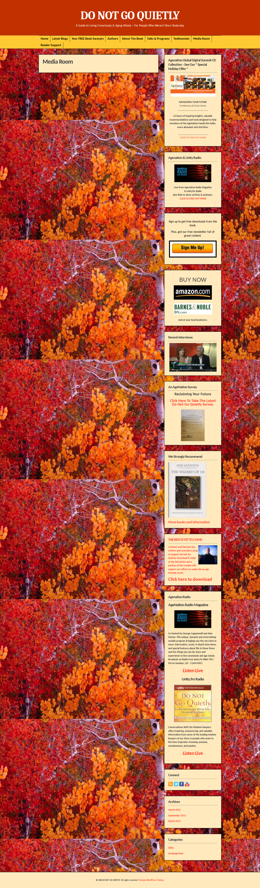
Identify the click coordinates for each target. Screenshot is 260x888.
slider (171, 848)
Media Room (201, 38)
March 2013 (174, 821)
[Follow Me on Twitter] (176, 784)
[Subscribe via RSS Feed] (170, 784)
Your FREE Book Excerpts (88, 38)
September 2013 (177, 815)
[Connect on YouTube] (187, 784)
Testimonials (181, 38)
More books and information (189, 522)
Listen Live (193, 671)
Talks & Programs (158, 38)
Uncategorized (175, 853)
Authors (113, 38)
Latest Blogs (60, 38)
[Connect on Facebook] (181, 784)
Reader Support (51, 45)
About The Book (132, 38)
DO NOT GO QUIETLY (130, 15)
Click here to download (190, 579)
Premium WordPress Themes (151, 880)
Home (44, 38)
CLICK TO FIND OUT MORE (193, 137)
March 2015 (174, 810)
